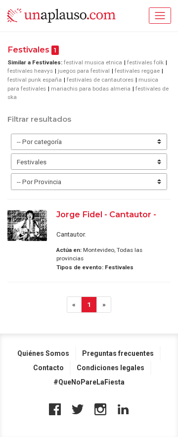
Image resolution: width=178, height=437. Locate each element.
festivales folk (145, 62)
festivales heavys (30, 70)
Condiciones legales (110, 368)
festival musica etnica (93, 62)
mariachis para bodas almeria (91, 88)
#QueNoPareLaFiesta (89, 382)
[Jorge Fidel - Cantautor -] (27, 225)
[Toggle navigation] (160, 15)
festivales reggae (137, 70)
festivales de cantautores (100, 79)
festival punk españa (34, 79)
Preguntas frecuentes (118, 353)
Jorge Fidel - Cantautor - (106, 214)
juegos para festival (84, 70)
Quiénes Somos (43, 353)
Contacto (48, 368)
